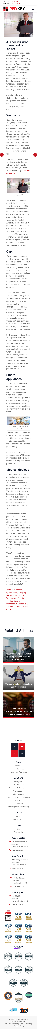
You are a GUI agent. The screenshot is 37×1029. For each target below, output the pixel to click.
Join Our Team (18, 769)
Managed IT (18, 782)
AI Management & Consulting (18, 807)
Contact (18, 816)
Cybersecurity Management (18, 788)
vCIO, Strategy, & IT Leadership (18, 797)
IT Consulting (18, 803)
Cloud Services (18, 794)
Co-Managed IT (18, 785)
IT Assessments (18, 791)
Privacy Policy (19, 1026)
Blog (18, 829)
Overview (18, 766)
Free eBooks (18, 832)
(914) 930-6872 (14, 1)
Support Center (18, 819)
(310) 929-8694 (15, 3)
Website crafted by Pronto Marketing (18, 1024)
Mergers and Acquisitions (18, 772)
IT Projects (18, 800)
